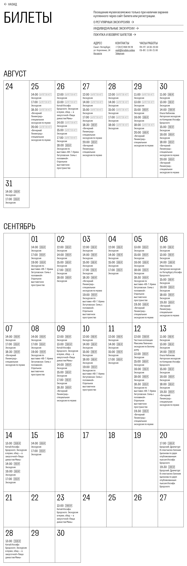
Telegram (119, 53)
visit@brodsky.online (125, 50)
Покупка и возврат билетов (113, 35)
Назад (12, 4)
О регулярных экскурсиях (112, 22)
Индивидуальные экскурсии (114, 28)
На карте (98, 53)
